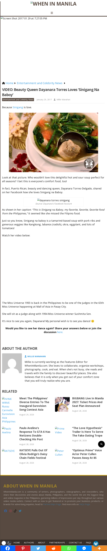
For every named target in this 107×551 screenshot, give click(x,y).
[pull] (53, 13)
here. (60, 332)
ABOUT (41, 542)
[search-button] (101, 444)
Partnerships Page (52, 504)
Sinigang (18, 107)
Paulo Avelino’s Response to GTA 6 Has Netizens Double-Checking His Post (34, 433)
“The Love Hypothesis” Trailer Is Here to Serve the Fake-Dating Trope (87, 431)
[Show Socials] (96, 544)
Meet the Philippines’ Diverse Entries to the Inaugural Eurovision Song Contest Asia (34, 404)
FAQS (88, 542)
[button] (6, 543)
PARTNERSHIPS (57, 542)
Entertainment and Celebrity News (18, 99)
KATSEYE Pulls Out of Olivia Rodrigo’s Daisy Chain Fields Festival (33, 454)
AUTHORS (29, 542)
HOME (17, 542)
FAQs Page (84, 504)
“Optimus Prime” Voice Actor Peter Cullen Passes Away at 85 (87, 454)
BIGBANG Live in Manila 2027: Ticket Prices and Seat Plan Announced (88, 402)
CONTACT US (75, 542)
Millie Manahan (63, 99)
